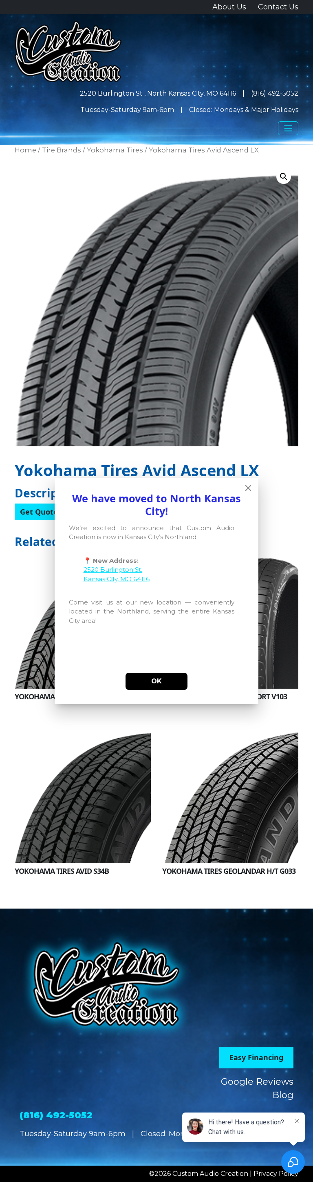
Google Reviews (257, 1081)
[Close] (248, 488)
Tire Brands (61, 150)
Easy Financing (256, 1057)
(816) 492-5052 (274, 93)
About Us (229, 6)
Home (25, 150)
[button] (283, 176)
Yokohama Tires (115, 150)
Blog (282, 1095)
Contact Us (278, 6)
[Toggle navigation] (288, 128)
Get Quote (39, 512)
